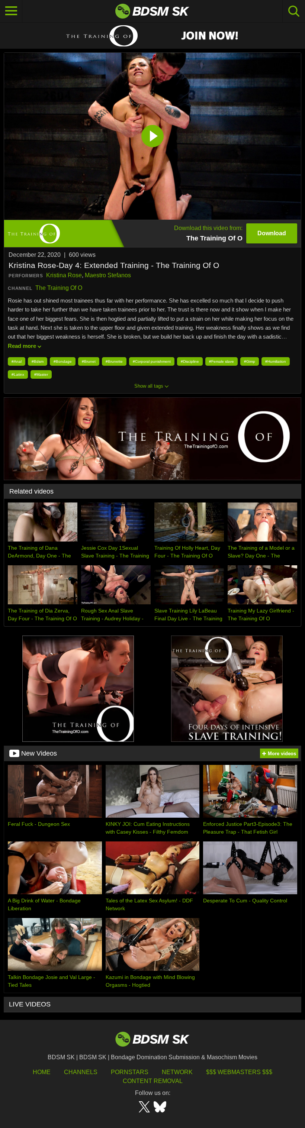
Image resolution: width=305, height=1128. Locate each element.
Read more (22, 346)
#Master (41, 374)
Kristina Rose (64, 275)
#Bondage (63, 361)
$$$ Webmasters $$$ (239, 1072)
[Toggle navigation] (11, 11)
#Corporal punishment (152, 361)
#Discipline (190, 361)
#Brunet (89, 361)
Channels (80, 1072)
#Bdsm (38, 361)
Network (177, 1072)
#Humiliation (275, 361)
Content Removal (153, 1081)
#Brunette (114, 361)
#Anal (17, 361)
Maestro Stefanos (108, 275)
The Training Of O (58, 288)
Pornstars (129, 1072)
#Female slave (221, 361)
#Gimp (249, 361)
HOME (42, 1072)
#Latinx (18, 374)
